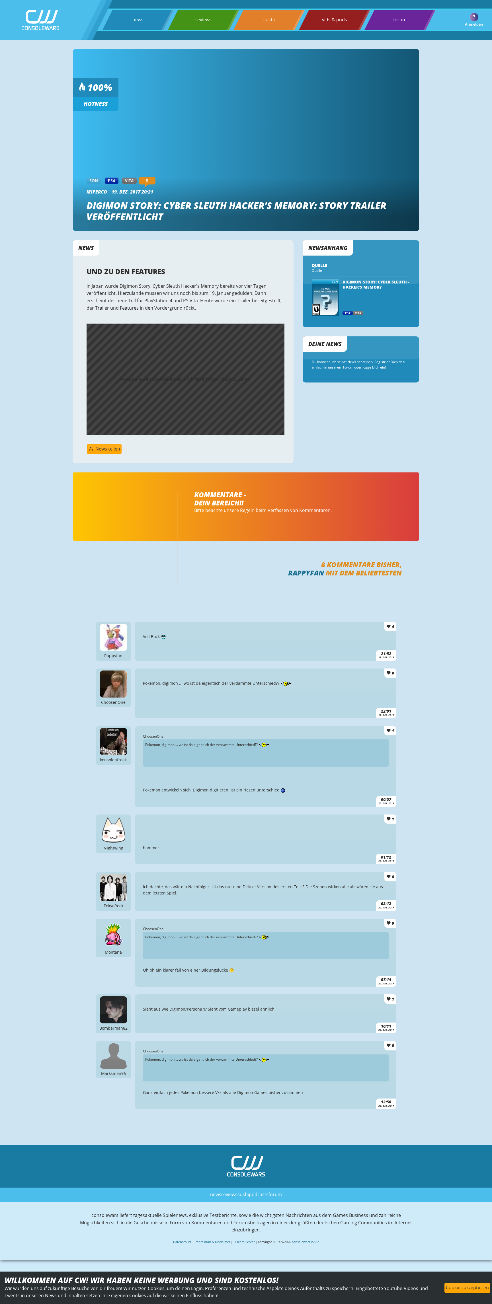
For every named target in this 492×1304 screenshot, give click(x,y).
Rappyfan (306, 572)
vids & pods (334, 20)
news (138, 20)
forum (400, 20)
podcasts (258, 1194)
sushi (269, 20)
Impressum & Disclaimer (212, 1242)
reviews (203, 20)
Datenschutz (182, 1242)
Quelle (317, 270)
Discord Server (244, 1242)
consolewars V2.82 (305, 1242)
